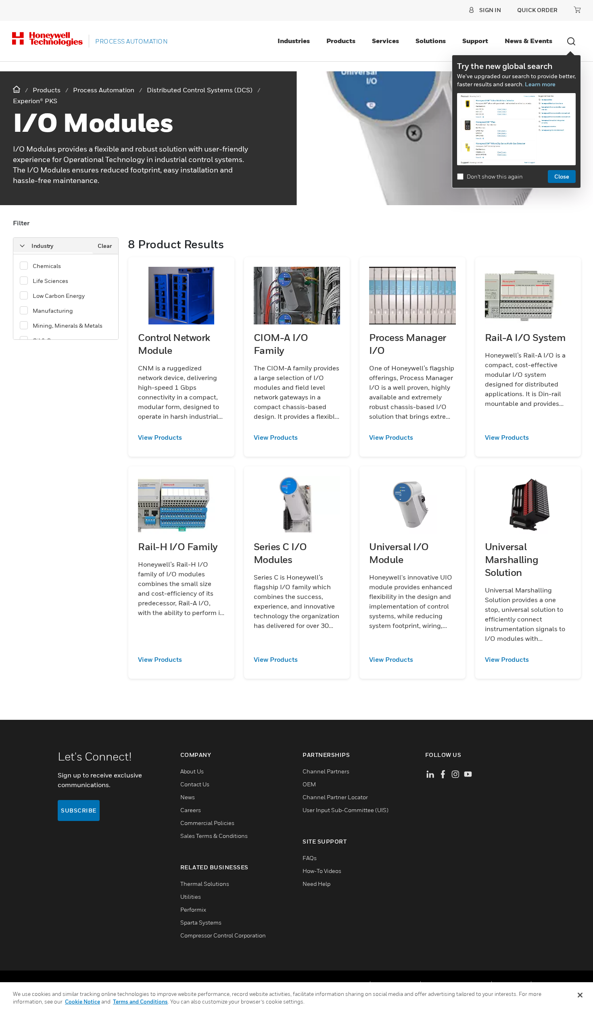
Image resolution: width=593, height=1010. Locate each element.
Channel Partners (326, 771)
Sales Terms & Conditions (214, 835)
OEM (309, 784)
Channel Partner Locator (335, 797)
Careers (190, 809)
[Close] (580, 995)
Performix (193, 909)
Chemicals (47, 265)
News (187, 797)
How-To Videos (322, 870)
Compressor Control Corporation (223, 935)
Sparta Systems (200, 922)
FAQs (310, 857)
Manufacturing (53, 310)
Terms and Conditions (140, 1001)
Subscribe (78, 810)
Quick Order (537, 9)
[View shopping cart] (577, 9)
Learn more (540, 84)
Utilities (190, 896)
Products (340, 41)
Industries (294, 41)
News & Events (528, 41)
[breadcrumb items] (17, 89)
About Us (192, 771)
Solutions (431, 41)
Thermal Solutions (204, 883)
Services (385, 41)
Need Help (316, 883)
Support (475, 41)
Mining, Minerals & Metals (67, 325)
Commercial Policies (207, 822)
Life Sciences (50, 280)
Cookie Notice (82, 1001)
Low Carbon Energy (59, 295)
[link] (181, 437)
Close (561, 176)
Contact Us (194, 784)
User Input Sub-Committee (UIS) (345, 809)
